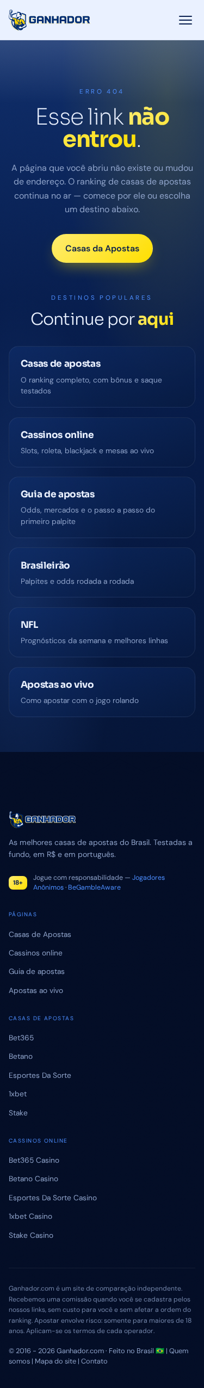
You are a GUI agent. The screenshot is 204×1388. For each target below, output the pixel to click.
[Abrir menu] (185, 20)
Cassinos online (36, 953)
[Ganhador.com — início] (50, 20)
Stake (18, 1113)
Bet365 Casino (34, 1160)
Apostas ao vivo (36, 990)
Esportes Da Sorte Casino (53, 1197)
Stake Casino (31, 1235)
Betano (21, 1056)
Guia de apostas (37, 971)
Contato (94, 1361)
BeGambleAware (94, 887)
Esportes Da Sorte (40, 1075)
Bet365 (21, 1037)
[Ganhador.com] (102, 819)
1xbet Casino (30, 1216)
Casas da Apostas (102, 248)
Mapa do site (55, 1361)
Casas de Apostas (40, 934)
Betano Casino (33, 1178)
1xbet (18, 1094)
